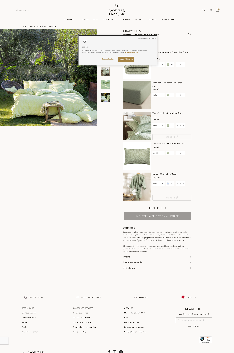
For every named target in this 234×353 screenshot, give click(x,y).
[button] (211, 10)
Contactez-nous (29, 317)
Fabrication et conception (84, 327)
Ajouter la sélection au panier (157, 216)
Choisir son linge (80, 332)
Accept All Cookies (126, 59)
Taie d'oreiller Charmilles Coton (167, 113)
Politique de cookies (132, 52)
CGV (126, 317)
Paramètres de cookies (134, 327)
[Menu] (210, 337)
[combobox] (32, 10)
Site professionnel (30, 332)
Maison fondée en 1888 (134, 313)
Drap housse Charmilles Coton (167, 82)
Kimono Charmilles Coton (164, 174)
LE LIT (25, 26)
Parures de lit (35, 26)
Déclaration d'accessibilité (136, 332)
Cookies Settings (108, 59)
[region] (117, 50)
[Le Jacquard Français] (117, 9)
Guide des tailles (80, 313)
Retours (25, 322)
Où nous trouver (29, 313)
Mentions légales (131, 322)
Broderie (171, 137)
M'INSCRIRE (194, 326)
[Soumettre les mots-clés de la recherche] (17, 10)
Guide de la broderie (82, 322)
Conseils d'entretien (81, 317)
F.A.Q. (24, 327)
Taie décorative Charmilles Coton (168, 143)
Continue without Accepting (147, 38)
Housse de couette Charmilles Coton (170, 52)
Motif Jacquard (50, 26)
